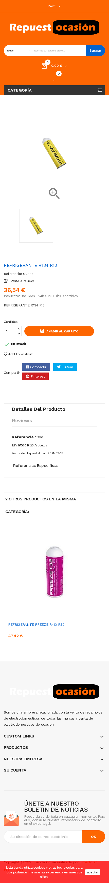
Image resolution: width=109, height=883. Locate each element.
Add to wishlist (20, 354)
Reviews (22, 420)
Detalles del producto (38, 409)
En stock (20, 445)
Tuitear (67, 367)
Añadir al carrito (62, 331)
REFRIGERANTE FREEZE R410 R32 (36, 624)
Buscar (95, 50)
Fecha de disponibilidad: (29, 453)
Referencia (23, 437)
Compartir (38, 367)
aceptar (93, 872)
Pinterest (38, 376)
